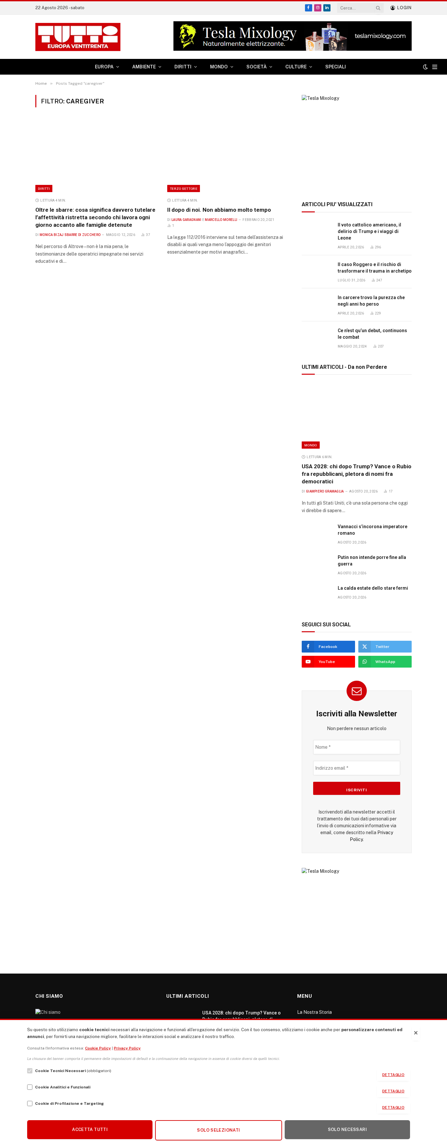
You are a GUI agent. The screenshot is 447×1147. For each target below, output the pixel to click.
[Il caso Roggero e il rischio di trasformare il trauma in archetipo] (317, 271)
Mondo (310, 445)
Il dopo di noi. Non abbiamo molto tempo (219, 209)
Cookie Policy (98, 1048)
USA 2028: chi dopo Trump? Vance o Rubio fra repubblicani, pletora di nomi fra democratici (356, 474)
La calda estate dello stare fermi (373, 588)
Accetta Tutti (90, 1129)
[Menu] (434, 67)
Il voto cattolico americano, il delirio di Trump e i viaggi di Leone (369, 231)
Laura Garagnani (186, 220)
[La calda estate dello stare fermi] (317, 595)
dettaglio (393, 1075)
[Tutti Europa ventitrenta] (77, 37)
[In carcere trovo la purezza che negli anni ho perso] (317, 305)
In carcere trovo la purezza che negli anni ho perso (371, 301)
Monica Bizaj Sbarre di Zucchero (70, 235)
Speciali (335, 66)
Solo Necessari (347, 1129)
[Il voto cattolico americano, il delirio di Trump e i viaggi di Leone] (317, 232)
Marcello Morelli (221, 220)
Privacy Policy (127, 1048)
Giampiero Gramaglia (325, 491)
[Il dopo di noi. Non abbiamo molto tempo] (227, 156)
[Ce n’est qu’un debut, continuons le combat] (317, 338)
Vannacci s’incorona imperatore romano (372, 530)
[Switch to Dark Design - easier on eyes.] (425, 66)
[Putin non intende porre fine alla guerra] (317, 564)
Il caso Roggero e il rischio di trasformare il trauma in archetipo (375, 268)
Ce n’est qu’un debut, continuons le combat (372, 334)
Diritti (44, 188)
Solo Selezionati (218, 1130)
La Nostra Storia (314, 1012)
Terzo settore (183, 188)
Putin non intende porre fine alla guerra (372, 560)
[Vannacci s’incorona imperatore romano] (317, 534)
